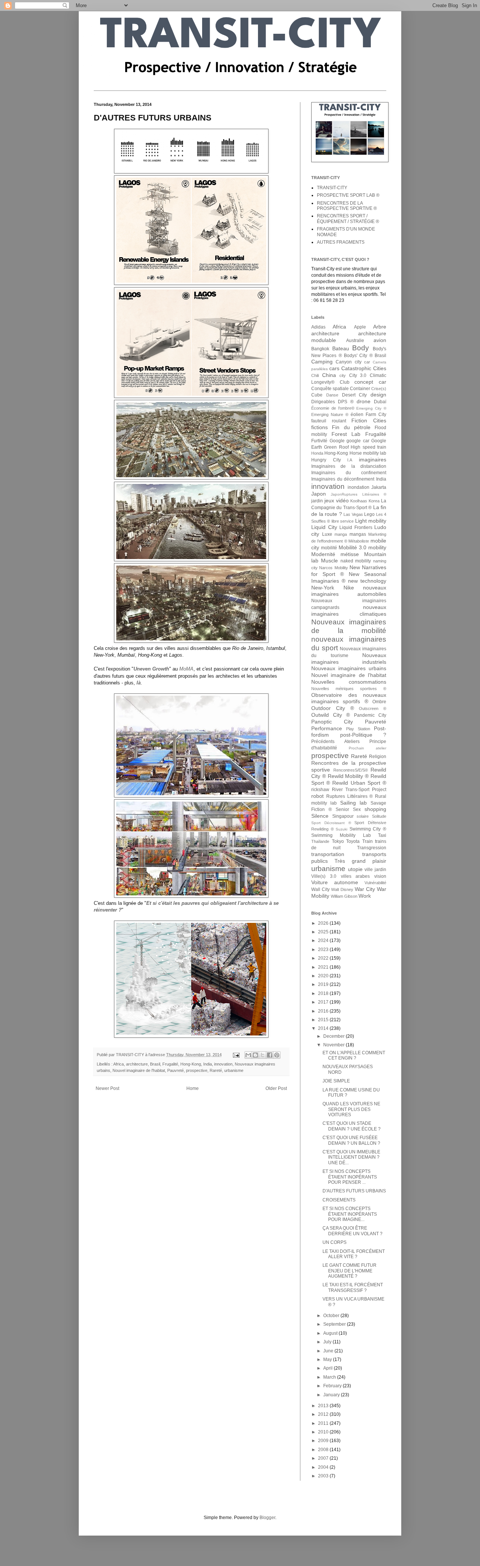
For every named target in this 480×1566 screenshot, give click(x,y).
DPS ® (346, 401)
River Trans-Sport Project (359, 789)
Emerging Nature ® (329, 414)
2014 (324, 1028)
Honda (317, 453)
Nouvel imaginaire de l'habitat (138, 1070)
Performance (326, 728)
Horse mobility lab (368, 453)
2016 (324, 1011)
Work (364, 896)
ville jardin (375, 869)
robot (317, 796)
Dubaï (380, 401)
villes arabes (355, 876)
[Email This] (248, 1055)
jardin (317, 500)
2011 (324, 1423)
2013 (324, 1405)
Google (337, 440)
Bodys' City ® (358, 355)
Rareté (216, 1070)
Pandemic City (370, 715)
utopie (355, 869)
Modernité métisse (335, 554)
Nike (349, 588)
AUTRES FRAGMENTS (340, 242)
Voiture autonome (334, 882)
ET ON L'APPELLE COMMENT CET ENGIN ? (353, 1055)
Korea (374, 501)
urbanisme (233, 1070)
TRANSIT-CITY (332, 187)
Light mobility (370, 521)
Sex (357, 809)
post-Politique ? (363, 735)
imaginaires (372, 460)
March (330, 1377)
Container (360, 388)
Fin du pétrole (351, 427)
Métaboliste (358, 541)
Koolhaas (358, 501)
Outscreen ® (372, 708)
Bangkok (320, 348)
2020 (324, 975)
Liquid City (324, 527)
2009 (324, 1440)
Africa (118, 1064)
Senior (342, 809)
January (332, 1394)
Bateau (340, 348)
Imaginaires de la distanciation (348, 466)
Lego (369, 514)
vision (380, 876)
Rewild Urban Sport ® (359, 783)
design (378, 395)
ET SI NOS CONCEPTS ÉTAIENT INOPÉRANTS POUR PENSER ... (349, 1177)
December (334, 1036)
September (335, 1324)
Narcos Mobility (333, 567)
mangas (358, 534)
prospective (196, 1070)
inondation (358, 487)
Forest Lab (346, 434)
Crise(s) (378, 388)
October (331, 1315)
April (328, 1368)
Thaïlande (320, 841)
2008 (324, 1449)
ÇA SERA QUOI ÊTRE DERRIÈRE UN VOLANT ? (352, 1230)
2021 (324, 967)
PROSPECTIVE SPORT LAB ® (348, 195)
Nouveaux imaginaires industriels (348, 658)
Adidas (318, 327)
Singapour (343, 816)
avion (380, 340)
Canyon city (348, 362)
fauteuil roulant (328, 421)
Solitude (379, 816)
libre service (343, 521)
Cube (316, 395)
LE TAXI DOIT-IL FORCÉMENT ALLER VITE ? (353, 1254)
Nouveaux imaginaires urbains (348, 668)
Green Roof (336, 447)
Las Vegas (353, 514)
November (334, 1045)
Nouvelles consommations (348, 682)
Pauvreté (175, 1070)
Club (345, 382)
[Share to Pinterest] (276, 1055)
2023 (324, 949)
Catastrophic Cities (363, 368)
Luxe (327, 534)
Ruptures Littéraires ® (349, 796)
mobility (377, 547)
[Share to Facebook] (269, 1055)
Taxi (382, 835)
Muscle (329, 561)
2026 (324, 923)
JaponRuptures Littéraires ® (358, 494)
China (329, 375)
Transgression (371, 847)
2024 (324, 940)
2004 (324, 1467)
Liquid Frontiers (355, 527)
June (328, 1350)
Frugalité (170, 1064)
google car (357, 440)
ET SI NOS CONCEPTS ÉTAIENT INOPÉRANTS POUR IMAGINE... (349, 1214)
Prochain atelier (367, 748)
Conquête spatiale (330, 388)
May (328, 1359)
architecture (137, 1064)
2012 (324, 1414)
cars (334, 368)
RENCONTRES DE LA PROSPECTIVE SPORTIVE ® (347, 205)
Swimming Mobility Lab (341, 835)
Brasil (155, 1064)
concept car (370, 382)
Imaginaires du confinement (348, 472)
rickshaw (320, 789)
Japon (318, 494)
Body (360, 348)
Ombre (379, 701)
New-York (322, 588)
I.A (349, 460)
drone (363, 401)
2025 (324, 931)
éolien (357, 414)
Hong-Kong (190, 1064)
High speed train (368, 447)
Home (192, 1088)
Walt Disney (342, 889)
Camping (322, 362)
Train (367, 841)
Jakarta (378, 487)
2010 (324, 1432)
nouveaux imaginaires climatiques (348, 610)
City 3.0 (358, 375)
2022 (324, 958)
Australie (355, 340)
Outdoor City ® (332, 708)
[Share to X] (262, 1055)
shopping (375, 809)
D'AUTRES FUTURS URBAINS (354, 1191)
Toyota (353, 841)
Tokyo (338, 841)
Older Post (276, 1088)
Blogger (267, 1517)
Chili (315, 375)
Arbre (379, 327)
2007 (324, 1458)
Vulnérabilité (375, 882)
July (328, 1341)
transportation (327, 854)
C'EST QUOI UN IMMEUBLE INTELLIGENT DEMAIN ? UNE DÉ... (351, 1157)
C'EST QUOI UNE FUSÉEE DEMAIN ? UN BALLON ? (351, 1140)
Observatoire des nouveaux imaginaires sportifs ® (348, 698)
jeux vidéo (336, 500)
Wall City (320, 889)
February (333, 1385)
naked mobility (355, 561)
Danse (332, 395)
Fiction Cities (368, 420)
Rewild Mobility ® (348, 776)
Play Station (358, 728)
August (331, 1333)
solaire (363, 816)
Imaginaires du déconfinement (342, 479)
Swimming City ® (368, 829)
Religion (377, 756)
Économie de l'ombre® (332, 408)
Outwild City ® (330, 715)
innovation (223, 1064)
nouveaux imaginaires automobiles (348, 591)
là (138, 683)
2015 (324, 1019)
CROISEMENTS (339, 1200)
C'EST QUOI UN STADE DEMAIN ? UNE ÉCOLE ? (351, 1126)
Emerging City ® (371, 408)
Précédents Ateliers (335, 741)
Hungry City (326, 460)
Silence (319, 816)
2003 (324, 1476)
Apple (360, 327)
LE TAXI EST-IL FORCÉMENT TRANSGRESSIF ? (352, 1287)
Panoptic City (332, 722)
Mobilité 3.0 (352, 547)
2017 (324, 1002)
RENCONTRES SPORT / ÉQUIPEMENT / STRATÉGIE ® (348, 218)
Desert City (354, 395)
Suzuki (341, 829)
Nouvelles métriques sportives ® (348, 688)
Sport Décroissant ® (331, 823)
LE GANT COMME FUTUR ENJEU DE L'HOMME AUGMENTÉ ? (349, 1271)
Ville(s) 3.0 (323, 876)
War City (365, 889)
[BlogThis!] (255, 1055)
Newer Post (107, 1088)
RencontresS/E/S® (350, 770)
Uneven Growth (151, 669)
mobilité (329, 547)
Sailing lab (353, 803)
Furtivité (319, 440)
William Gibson (344, 896)
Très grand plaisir (360, 861)
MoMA (186, 669)
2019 (324, 984)
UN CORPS (334, 1242)
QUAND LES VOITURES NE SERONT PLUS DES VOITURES (351, 1109)
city (342, 375)
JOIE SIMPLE (336, 1081)
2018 (324, 993)
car (367, 362)
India (207, 1064)
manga (340, 534)
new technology (367, 581)
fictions (319, 427)
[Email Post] (236, 1054)
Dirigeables (323, 401)
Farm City (376, 414)
